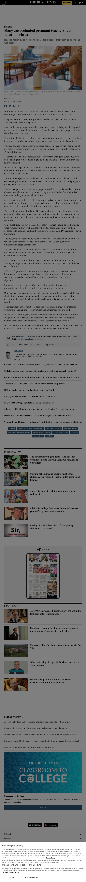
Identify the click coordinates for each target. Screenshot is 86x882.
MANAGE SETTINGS (31, 878)
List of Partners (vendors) (10, 872)
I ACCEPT (11, 878)
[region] (43, 862)
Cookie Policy (50, 858)
